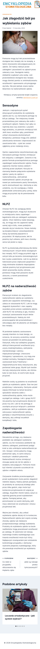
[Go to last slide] (6, 606)
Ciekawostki (7, 14)
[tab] (15, 626)
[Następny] (34, 606)
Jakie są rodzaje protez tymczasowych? (31, 563)
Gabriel (8, 28)
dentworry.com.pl (30, 98)
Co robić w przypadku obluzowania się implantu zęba (9, 564)
